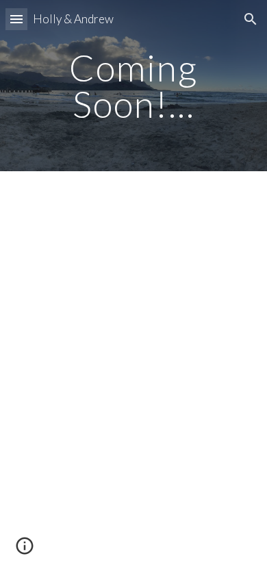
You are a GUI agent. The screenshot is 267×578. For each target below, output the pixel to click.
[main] (133, 86)
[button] (16, 19)
